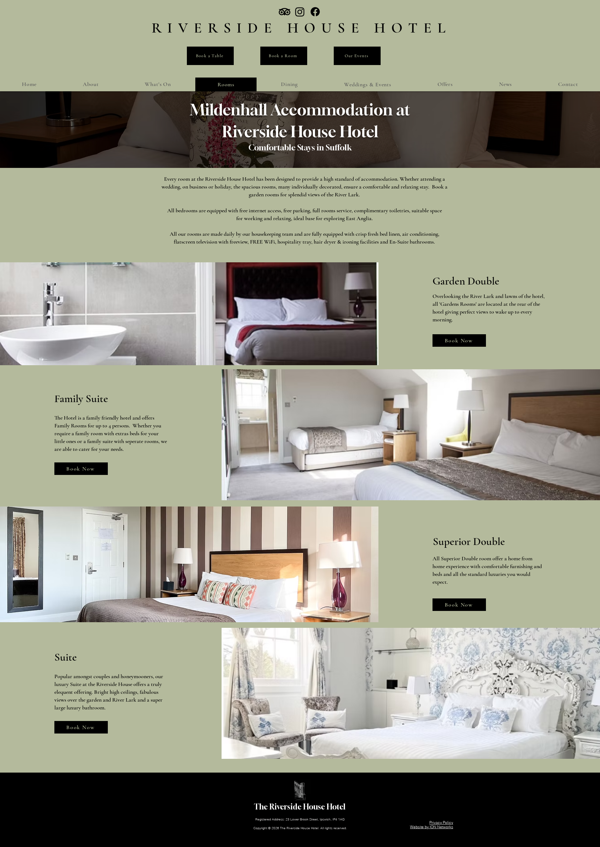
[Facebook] (315, 12)
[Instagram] (300, 12)
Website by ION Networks (431, 826)
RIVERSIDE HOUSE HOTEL (301, 28)
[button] (367, 84)
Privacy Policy (441, 822)
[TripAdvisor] (284, 12)
